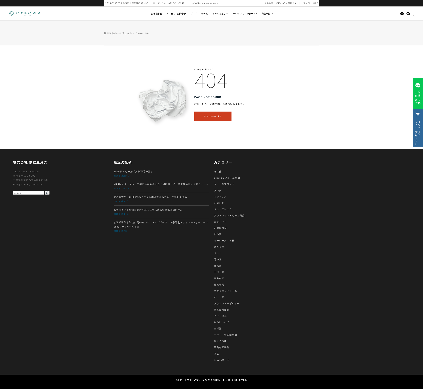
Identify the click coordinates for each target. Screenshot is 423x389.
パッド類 (219, 297)
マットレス (220, 196)
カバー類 (219, 272)
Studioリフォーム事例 (227, 177)
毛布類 (218, 259)
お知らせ (219, 203)
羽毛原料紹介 (221, 309)
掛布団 (218, 234)
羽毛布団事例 (221, 347)
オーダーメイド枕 (224, 240)
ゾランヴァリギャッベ (227, 303)
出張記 (218, 328)
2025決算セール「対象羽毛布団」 (133, 171)
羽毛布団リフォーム (225, 291)
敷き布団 (219, 247)
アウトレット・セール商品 (229, 215)
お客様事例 (220, 228)
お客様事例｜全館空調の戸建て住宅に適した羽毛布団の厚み (148, 209)
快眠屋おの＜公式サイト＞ (119, 33)
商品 (216, 353)
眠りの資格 (220, 341)
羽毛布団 (219, 278)
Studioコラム (222, 360)
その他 (218, 171)
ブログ (218, 190)
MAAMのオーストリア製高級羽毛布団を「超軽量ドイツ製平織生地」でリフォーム (161, 184)
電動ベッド (220, 221)
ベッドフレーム (223, 209)
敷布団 (218, 265)
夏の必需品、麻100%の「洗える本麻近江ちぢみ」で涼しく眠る (150, 197)
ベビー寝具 (220, 316)
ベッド (218, 253)
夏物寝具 (219, 284)
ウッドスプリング (224, 184)
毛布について (221, 322)
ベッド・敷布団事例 (225, 334)
